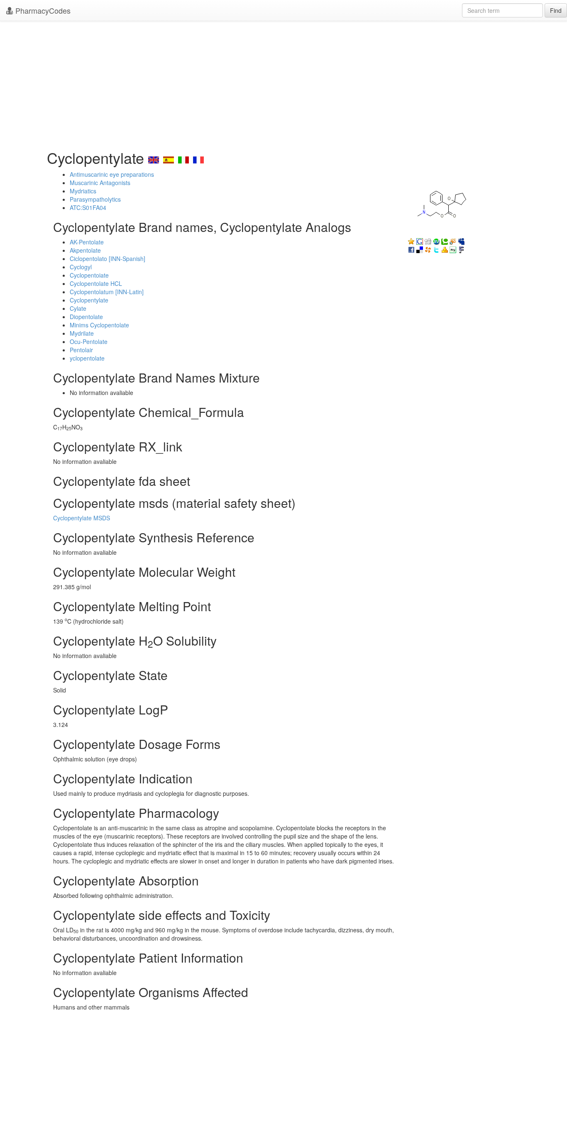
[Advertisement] (283, 83)
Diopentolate (86, 316)
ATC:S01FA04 (88, 207)
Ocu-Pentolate (89, 341)
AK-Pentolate (87, 242)
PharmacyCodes (42, 10)
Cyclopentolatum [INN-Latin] (107, 292)
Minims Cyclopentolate (99, 325)
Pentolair (81, 350)
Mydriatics (83, 191)
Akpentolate (85, 250)
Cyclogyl (81, 267)
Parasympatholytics (95, 199)
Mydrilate (82, 333)
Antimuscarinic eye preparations (112, 174)
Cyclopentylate (89, 300)
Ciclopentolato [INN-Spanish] (107, 258)
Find (556, 10)
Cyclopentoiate (89, 275)
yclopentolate (87, 358)
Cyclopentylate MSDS (81, 518)
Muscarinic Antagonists (100, 182)
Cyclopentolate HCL (96, 283)
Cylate (78, 308)
